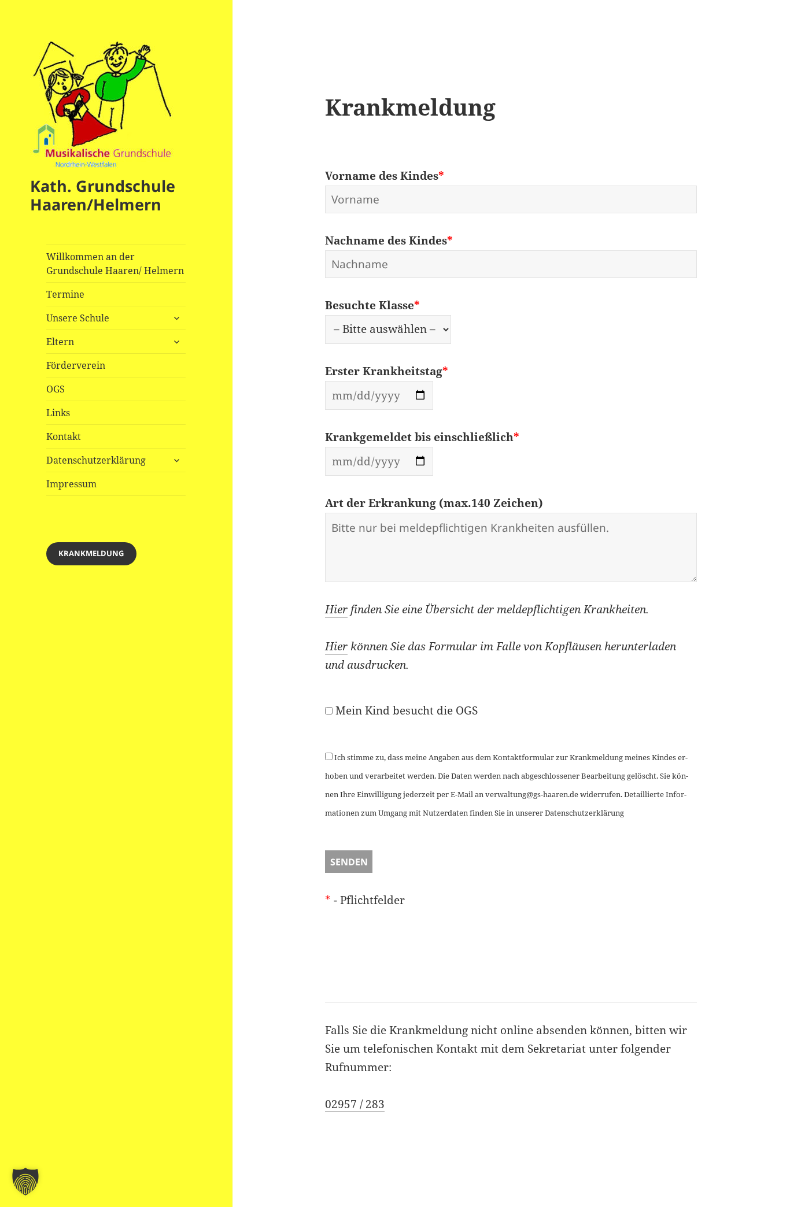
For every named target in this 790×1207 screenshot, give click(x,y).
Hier (336, 609)
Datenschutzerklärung (96, 460)
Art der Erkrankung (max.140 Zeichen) (434, 502)
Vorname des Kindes (384, 175)
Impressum (71, 483)
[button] (25, 1181)
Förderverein (75, 365)
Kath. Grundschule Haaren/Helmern (102, 195)
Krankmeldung (91, 553)
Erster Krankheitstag (386, 371)
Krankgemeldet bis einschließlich (422, 437)
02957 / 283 (355, 1104)
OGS (55, 389)
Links (58, 412)
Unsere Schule (77, 318)
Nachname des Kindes (389, 240)
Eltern (60, 341)
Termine (65, 294)
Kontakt (63, 436)
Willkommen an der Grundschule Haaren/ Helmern (115, 263)
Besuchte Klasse (372, 305)
